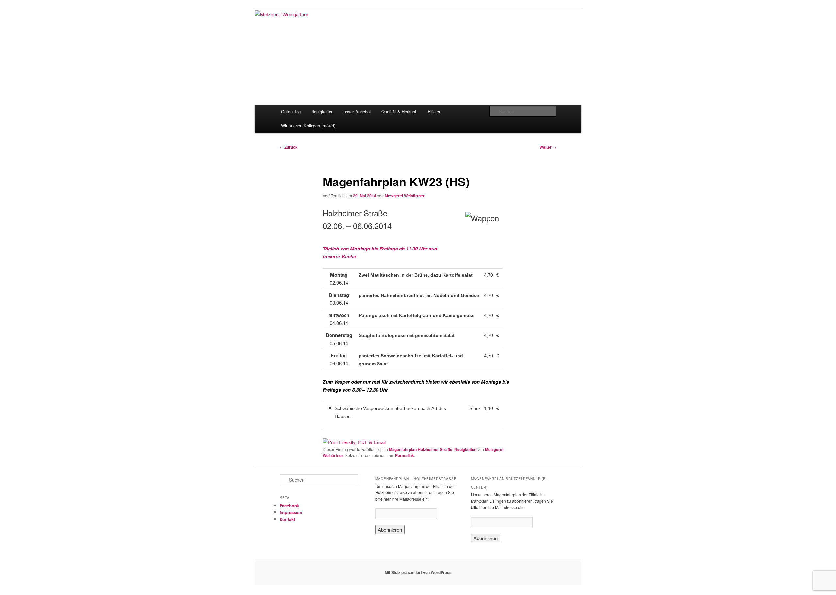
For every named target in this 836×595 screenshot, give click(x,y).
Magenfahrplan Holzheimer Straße (420, 449)
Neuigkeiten (322, 111)
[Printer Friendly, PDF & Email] (354, 442)
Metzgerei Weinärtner (405, 196)
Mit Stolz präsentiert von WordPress (418, 572)
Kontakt (287, 519)
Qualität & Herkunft (399, 111)
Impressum (291, 512)
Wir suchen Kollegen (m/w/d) (308, 125)
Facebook (289, 505)
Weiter (547, 147)
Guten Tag (291, 111)
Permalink (404, 455)
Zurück (288, 147)
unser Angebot (357, 111)
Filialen (434, 111)
